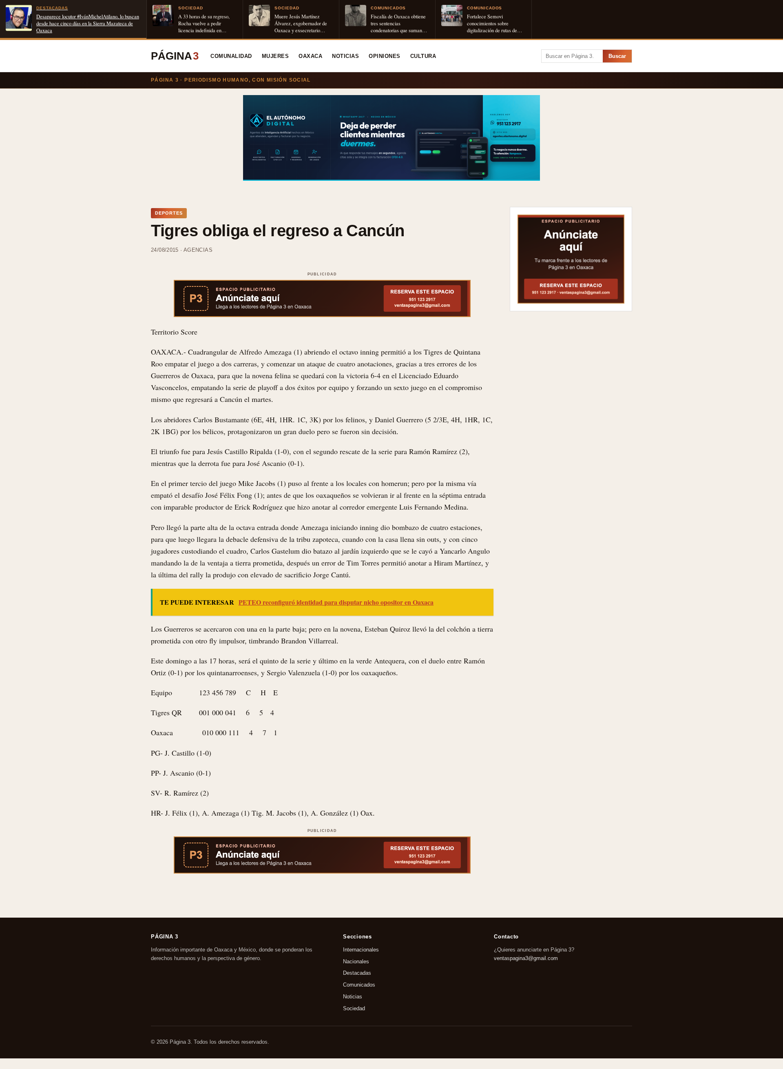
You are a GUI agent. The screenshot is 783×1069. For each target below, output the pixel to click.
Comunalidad (231, 56)
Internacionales (361, 950)
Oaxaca (310, 56)
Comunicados (359, 985)
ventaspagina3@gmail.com (526, 958)
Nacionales (356, 961)
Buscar (617, 56)
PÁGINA (175, 56)
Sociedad (354, 1008)
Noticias (345, 56)
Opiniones (384, 56)
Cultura (423, 56)
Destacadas (357, 973)
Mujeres (275, 56)
